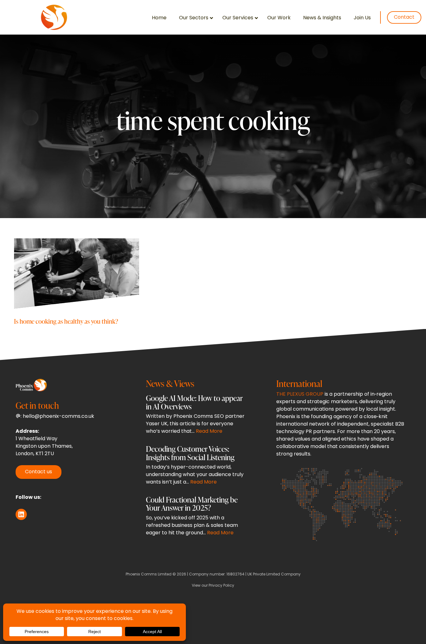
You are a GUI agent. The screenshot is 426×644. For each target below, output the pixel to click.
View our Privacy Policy (213, 586)
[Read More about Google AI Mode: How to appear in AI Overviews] (195, 416)
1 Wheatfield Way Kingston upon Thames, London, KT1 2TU (44, 446)
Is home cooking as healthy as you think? (66, 321)
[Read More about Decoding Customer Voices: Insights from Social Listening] (195, 466)
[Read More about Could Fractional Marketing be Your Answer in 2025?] (195, 517)
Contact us (38, 472)
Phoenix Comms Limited (149, 574)
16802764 (235, 574)
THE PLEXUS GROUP (299, 394)
